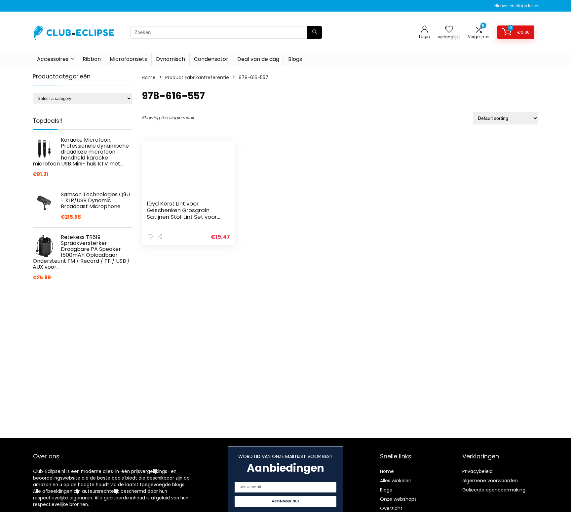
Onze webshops (398, 499)
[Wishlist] (449, 29)
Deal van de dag (258, 59)
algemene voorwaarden (490, 480)
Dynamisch (170, 59)
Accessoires (52, 59)
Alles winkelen (395, 480)
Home (149, 77)
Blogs (295, 59)
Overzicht (391, 508)
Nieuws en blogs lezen (516, 6)
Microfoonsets (128, 59)
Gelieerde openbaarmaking (493, 490)
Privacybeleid (477, 471)
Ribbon (92, 59)
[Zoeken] (314, 32)
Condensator (211, 59)
